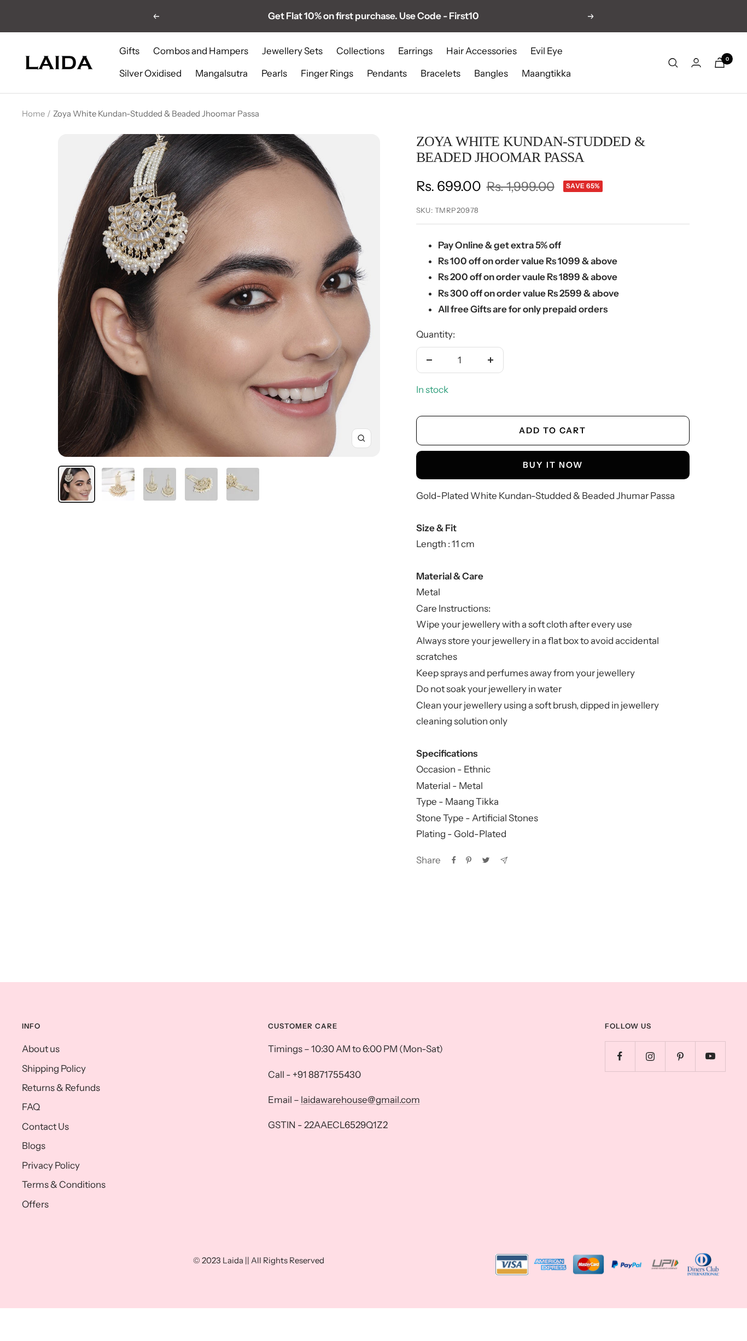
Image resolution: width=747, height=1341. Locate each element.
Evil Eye (546, 50)
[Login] (696, 62)
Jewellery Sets (292, 50)
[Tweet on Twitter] (486, 860)
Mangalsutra (221, 73)
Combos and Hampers (200, 50)
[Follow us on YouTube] (710, 1056)
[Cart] (719, 62)
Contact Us (45, 1126)
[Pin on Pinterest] (468, 860)
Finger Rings (327, 73)
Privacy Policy (51, 1165)
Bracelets (440, 73)
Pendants (387, 73)
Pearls (274, 73)
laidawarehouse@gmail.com (360, 1099)
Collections (360, 50)
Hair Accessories (481, 50)
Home (33, 113)
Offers (35, 1204)
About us (41, 1048)
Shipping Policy (54, 1068)
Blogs (33, 1145)
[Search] (673, 63)
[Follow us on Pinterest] (680, 1056)
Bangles (491, 73)
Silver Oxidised (150, 73)
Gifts (129, 50)
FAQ (31, 1106)
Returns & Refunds (61, 1087)
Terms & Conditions (64, 1184)
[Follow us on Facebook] (620, 1056)
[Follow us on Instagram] (650, 1056)
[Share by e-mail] (503, 860)
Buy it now (553, 465)
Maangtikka (546, 73)
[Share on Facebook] (454, 860)
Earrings (415, 50)
